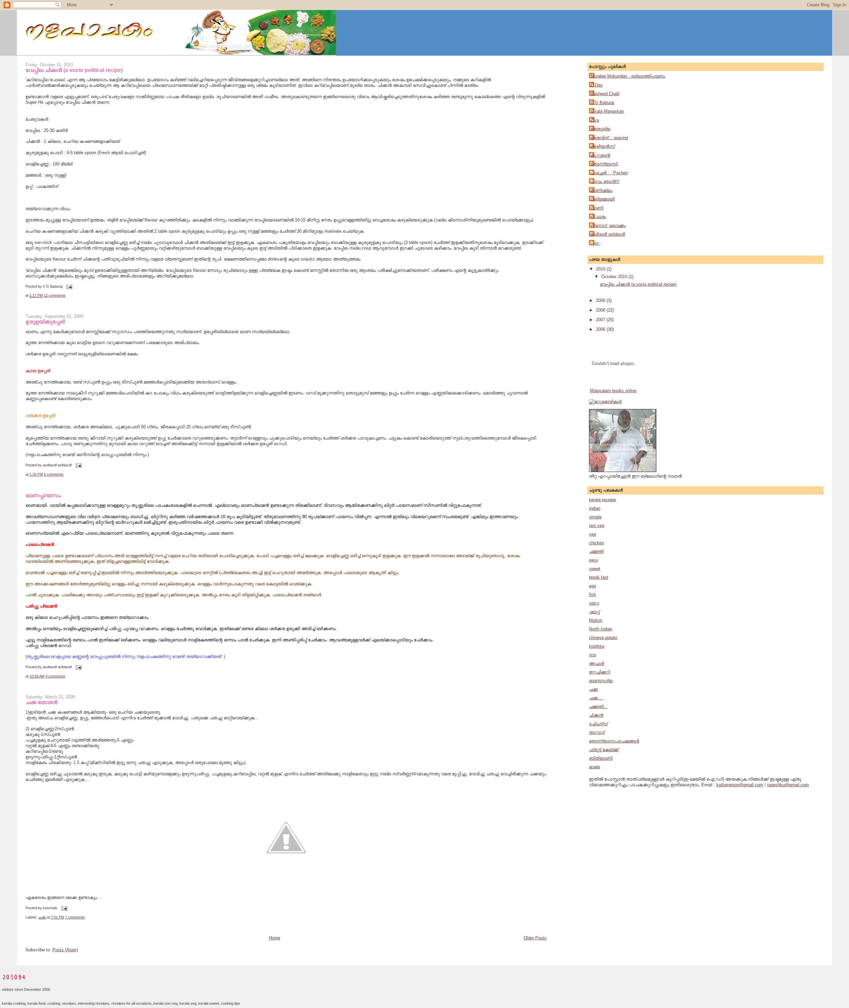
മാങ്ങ (594, 766)
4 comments (55, 676)
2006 (601, 329)
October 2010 (614, 276)
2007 (601, 319)
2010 (601, 269)
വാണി (597, 208)
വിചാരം (598, 216)
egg (592, 585)
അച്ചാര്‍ (596, 663)
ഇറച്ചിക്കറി (599, 672)
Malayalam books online (613, 390)
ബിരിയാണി (601, 758)
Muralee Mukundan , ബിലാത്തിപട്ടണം (628, 76)
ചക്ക (42, 917)
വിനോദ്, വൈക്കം (608, 225)
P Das (597, 85)
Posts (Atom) (65, 949)
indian (594, 508)
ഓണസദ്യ (601, 680)
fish (592, 594)
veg (592, 534)
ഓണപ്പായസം (43, 495)
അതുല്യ (600, 128)
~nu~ (596, 243)
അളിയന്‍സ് (603, 146)
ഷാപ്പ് (594, 611)
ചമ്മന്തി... (598, 706)
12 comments (55, 295)
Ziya (595, 120)
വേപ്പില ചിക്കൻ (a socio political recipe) (74, 70)
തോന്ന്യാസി (604, 163)
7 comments (75, 917)
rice (592, 654)
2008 (601, 310)
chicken (596, 542)
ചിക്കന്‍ (596, 715)
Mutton (595, 620)
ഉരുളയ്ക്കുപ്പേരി (45, 322)
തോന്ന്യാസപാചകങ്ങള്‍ (614, 741)
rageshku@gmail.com (788, 784)
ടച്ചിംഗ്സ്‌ (598, 723)
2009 (601, 300)
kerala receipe (602, 499)
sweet (594, 568)
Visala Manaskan (607, 111)
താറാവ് (596, 732)
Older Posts (535, 937)
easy (593, 560)
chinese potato (603, 637)
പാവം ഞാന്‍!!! (605, 181)
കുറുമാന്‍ (600, 155)
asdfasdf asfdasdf (608, 234)
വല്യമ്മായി (603, 199)
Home (274, 937)
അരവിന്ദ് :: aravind (609, 137)
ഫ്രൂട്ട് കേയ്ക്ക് (604, 749)
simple (595, 516)
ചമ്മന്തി (596, 551)
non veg (596, 525)
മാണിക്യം (601, 190)
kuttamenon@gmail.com (739, 784)
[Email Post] (68, 286)
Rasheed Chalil (605, 93)
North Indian (600, 628)
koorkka (596, 646)
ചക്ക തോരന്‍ (41, 702)
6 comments (54, 474)
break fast (598, 577)
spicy (594, 603)
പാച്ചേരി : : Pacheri (609, 172)
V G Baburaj (602, 102)
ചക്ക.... (596, 697)
